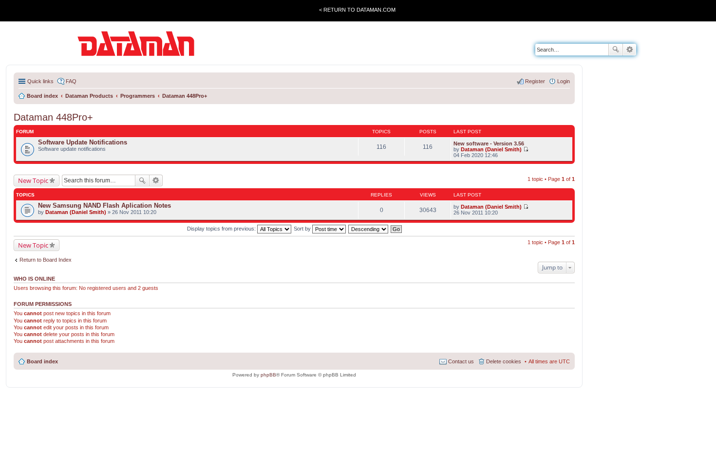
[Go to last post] (525, 207)
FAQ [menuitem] (71, 81)
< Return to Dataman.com (357, 10)
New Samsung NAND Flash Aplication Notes (104, 205)
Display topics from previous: (222, 229)
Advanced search (629, 49)
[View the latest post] (525, 149)
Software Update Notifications (82, 142)
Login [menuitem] (563, 81)
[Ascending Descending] (368, 229)
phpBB (268, 374)
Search (615, 49)
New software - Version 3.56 (488, 143)
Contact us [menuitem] (461, 361)
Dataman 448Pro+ (53, 117)
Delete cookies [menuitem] (503, 361)
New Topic (33, 180)
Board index (42, 361)
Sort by (303, 229)
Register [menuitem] (535, 81)
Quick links (40, 81)
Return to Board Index (45, 260)
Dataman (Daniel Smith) (491, 149)
